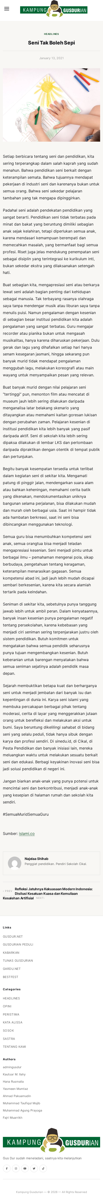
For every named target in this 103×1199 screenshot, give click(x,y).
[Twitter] (34, 1168)
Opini (7, 1006)
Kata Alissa (13, 1022)
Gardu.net (12, 969)
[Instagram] (16, 1168)
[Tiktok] (43, 1168)
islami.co (27, 833)
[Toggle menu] (7, 9)
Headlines (51, 33)
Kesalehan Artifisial (18, 898)
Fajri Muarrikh (12, 1117)
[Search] (14, 8)
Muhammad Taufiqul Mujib (21, 1103)
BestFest (10, 977)
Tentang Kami (14, 1046)
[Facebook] (7, 1168)
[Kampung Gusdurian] (53, 8)
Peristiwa (11, 1014)
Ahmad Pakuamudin (17, 1096)
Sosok (8, 1030)
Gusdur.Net (13, 936)
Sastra (9, 1039)
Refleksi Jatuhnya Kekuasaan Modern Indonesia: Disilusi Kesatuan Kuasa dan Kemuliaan (54, 891)
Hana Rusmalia (13, 1081)
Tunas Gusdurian (18, 960)
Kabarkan (11, 952)
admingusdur (12, 1067)
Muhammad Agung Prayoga (22, 1110)
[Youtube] (25, 1168)
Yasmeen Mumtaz (15, 1089)
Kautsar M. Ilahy (14, 1074)
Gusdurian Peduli (18, 944)
